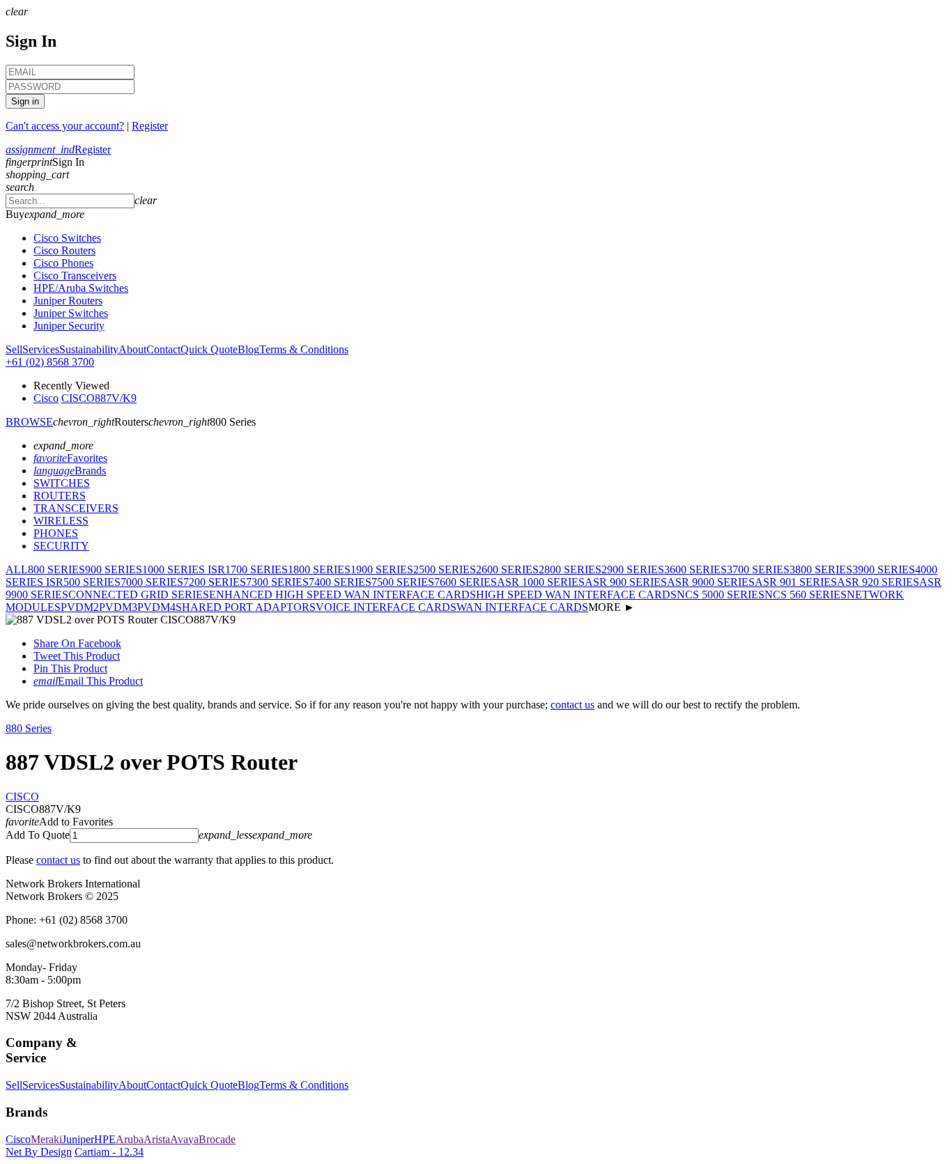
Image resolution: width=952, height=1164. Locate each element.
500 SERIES (92, 582)
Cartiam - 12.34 (109, 1152)
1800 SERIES (319, 569)
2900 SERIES (632, 569)
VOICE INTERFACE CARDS (386, 607)
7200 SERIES (214, 582)
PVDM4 (156, 607)
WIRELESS (61, 521)
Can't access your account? (65, 126)
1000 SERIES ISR (183, 569)
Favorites (70, 458)
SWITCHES (61, 483)
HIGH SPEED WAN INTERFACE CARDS (576, 594)
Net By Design (39, 1152)
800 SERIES (56, 569)
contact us (572, 705)
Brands (69, 470)
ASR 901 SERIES (796, 582)
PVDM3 (118, 607)
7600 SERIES (465, 582)
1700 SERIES (256, 569)
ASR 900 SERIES (626, 582)
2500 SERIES (444, 569)
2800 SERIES (570, 569)
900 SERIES (113, 569)
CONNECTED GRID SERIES (138, 594)
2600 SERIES (507, 569)
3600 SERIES (695, 569)
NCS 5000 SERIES (721, 594)
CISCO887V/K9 (99, 398)
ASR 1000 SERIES (541, 582)
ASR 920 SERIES (878, 582)
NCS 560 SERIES (806, 594)
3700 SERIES (758, 569)
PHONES (55, 533)
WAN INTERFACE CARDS (522, 607)
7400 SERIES (340, 582)
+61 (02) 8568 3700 (50, 362)
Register (150, 126)
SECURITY (61, 546)
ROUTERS (59, 496)
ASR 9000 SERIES (711, 582)
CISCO (22, 796)
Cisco (46, 398)
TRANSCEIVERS (75, 508)
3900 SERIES (883, 569)
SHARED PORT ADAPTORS (246, 607)
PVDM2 (80, 607)
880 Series (29, 728)
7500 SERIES (402, 582)
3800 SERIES (821, 569)
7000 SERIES (152, 582)
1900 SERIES (382, 569)
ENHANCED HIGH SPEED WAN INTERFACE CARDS (342, 594)
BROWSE (29, 422)
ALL (17, 569)
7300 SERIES (277, 582)
